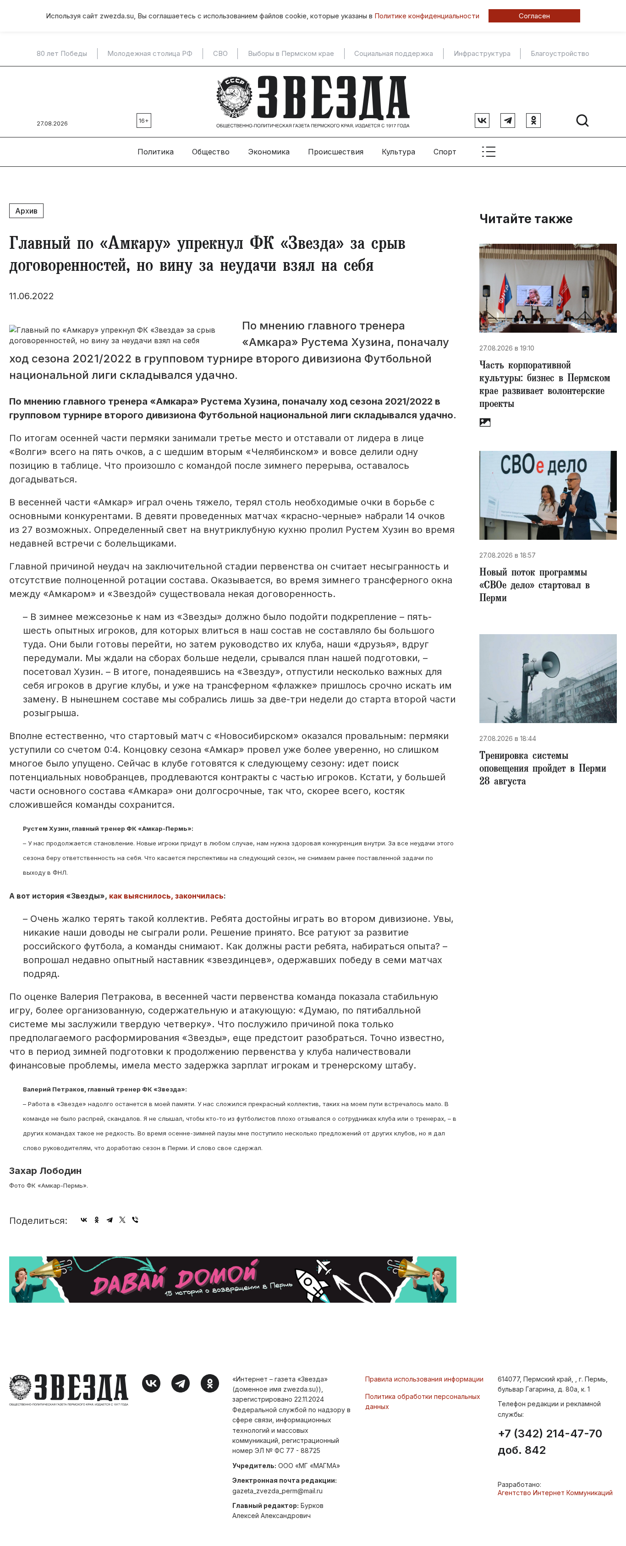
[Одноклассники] (96, 1219)
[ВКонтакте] (83, 1219)
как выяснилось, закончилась (166, 895)
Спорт (445, 151)
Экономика (269, 151)
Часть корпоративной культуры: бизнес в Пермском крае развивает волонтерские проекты (544, 385)
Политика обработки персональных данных (422, 1401)
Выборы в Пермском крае (291, 53)
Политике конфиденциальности (426, 15)
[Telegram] (109, 1219)
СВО (220, 53)
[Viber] (135, 1219)
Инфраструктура (482, 53)
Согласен (534, 15)
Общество (211, 151)
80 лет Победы (62, 53)
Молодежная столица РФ (149, 53)
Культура (398, 151)
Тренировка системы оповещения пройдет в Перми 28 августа (542, 770)
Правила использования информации (424, 1379)
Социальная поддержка (393, 53)
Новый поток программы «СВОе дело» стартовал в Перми (534, 586)
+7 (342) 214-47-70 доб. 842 (550, 1442)
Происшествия (335, 151)
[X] (122, 1219)
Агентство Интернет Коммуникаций (555, 1493)
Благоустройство (560, 53)
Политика (155, 151)
